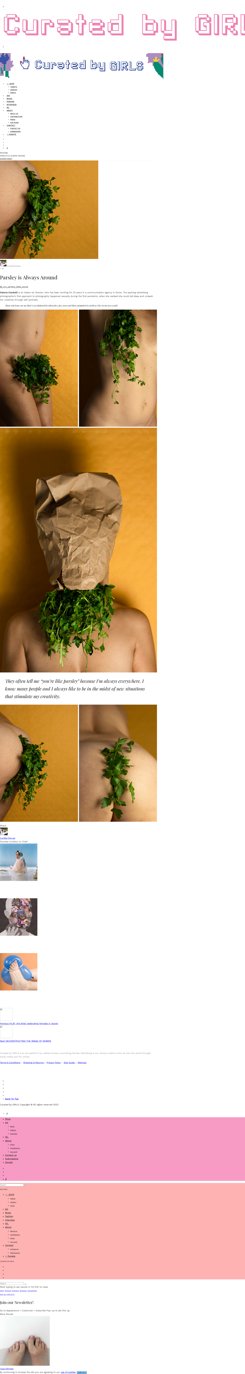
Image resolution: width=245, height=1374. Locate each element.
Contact (11, 125)
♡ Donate (11, 134)
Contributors (16, 116)
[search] (25, 1185)
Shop (8, 1119)
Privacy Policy (54, 1062)
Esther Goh (7, 947)
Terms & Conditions (10, 1062)
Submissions (11, 1158)
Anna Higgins (7, 1368)
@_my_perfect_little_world (14, 286)
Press (12, 119)
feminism (23, 1291)
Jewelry (13, 90)
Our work (13, 1152)
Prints (13, 93)
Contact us (15, 128)
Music (12, 1126)
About (10, 110)
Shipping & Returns (33, 1062)
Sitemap (82, 1062)
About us (14, 114)
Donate (9, 1162)
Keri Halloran (9, 1002)
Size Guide (69, 1062)
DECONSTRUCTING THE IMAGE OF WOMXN (25, 1041)
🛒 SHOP (10, 84)
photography (32, 1291)
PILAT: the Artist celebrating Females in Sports (29, 1023)
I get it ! (82, 1372)
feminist (8, 1291)
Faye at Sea (7, 893)
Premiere (15, 1291)
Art (3, 268)
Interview (12, 105)
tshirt (2, 1291)
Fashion (13, 1130)
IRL (7, 1137)
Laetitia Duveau (7, 838)
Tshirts (13, 87)
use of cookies (68, 1372)
